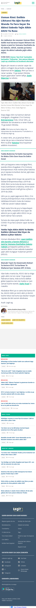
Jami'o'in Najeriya (19, 320)
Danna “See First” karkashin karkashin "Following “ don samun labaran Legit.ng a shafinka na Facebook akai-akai (17, 59)
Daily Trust (24, 283)
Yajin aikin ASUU (7, 323)
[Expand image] (34, 83)
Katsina (15, 142)
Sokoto (17, 70)
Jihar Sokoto (6, 320)
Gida (2, 9)
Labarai (8, 9)
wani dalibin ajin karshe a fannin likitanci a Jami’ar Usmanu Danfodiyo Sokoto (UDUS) (16, 243)
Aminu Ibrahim (22, 34)
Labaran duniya (5, 408)
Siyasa (3, 376)
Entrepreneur (7, 120)
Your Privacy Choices (20, 607)
